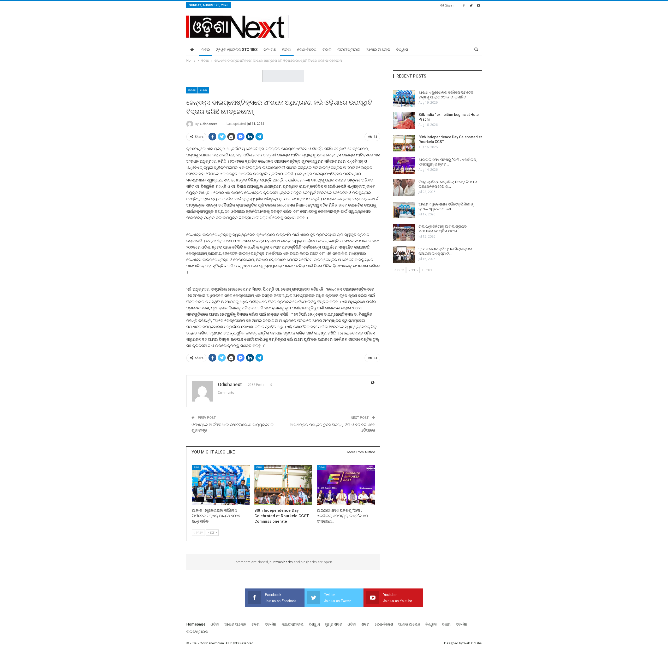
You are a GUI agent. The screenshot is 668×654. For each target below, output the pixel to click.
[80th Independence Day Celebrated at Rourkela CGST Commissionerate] (283, 485)
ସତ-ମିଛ (270, 49)
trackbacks (284, 561)
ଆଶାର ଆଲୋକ (378, 49)
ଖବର (205, 49)
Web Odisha (472, 643)
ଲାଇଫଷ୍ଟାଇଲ (348, 49)
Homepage (195, 624)
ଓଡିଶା (286, 49)
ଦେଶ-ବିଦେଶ (307, 49)
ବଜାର (327, 49)
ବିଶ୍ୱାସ (402, 49)
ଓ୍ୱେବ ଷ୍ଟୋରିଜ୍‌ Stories (237, 49)
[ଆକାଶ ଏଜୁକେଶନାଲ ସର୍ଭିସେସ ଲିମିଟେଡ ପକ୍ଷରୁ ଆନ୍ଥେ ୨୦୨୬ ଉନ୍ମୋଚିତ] (221, 485)
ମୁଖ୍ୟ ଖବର (333, 624)
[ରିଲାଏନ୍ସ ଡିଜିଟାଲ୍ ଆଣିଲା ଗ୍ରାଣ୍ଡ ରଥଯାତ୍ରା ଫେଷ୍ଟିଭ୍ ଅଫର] (404, 232)
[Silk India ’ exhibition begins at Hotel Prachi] (404, 120)
